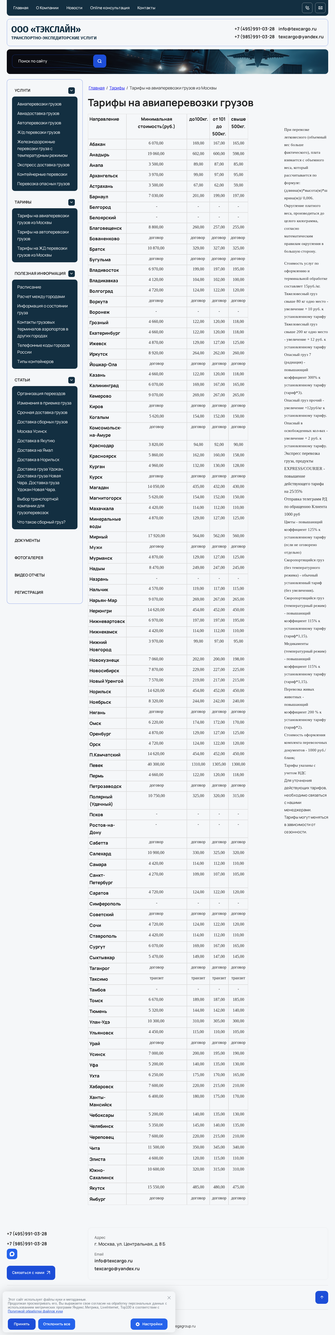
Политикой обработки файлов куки (35, 1311)
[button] (31, 1273)
